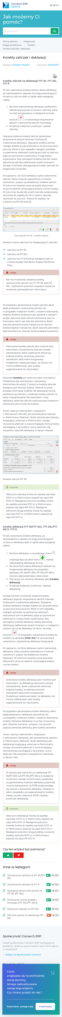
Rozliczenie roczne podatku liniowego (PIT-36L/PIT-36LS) (22, 901)
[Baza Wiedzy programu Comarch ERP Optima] (15, 5)
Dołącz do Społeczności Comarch (23, 954)
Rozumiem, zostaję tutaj (20, 1006)
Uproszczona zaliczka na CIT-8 (23, 884)
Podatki (17, 65)
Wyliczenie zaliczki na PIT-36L (23, 909)
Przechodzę (45, 1006)
